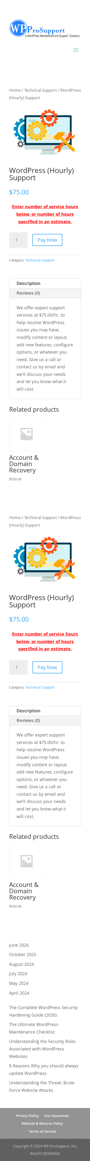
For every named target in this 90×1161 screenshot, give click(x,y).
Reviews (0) (28, 293)
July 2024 (18, 973)
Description (28, 283)
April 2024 (19, 993)
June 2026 (19, 945)
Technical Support (40, 90)
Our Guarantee (56, 1115)
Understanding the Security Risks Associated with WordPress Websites (42, 1048)
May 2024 (18, 983)
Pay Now (47, 240)
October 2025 (22, 954)
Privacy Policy (27, 1115)
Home (15, 90)
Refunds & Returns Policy (42, 1123)
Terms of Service (42, 1131)
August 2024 (21, 964)
